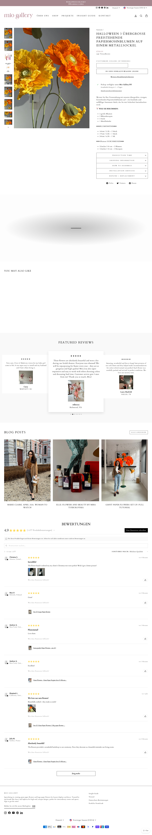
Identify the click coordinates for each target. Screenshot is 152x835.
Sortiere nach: (120, 552)
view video (77, 237)
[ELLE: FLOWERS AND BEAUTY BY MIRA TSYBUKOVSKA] (76, 470)
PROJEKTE (68, 16)
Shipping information (122, 160)
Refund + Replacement (122, 176)
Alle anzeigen (138, 432)
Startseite (99, 30)
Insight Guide (86, 16)
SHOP (55, 16)
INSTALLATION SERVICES (122, 171)
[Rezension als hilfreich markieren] (145, 580)
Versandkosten (105, 54)
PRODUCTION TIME (122, 155)
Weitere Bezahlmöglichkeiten (122, 77)
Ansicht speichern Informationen (111, 91)
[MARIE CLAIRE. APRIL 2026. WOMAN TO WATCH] (27, 470)
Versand (91, 797)
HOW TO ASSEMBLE (122, 166)
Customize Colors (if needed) (113, 61)
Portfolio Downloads (96, 803)
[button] (54, 530)
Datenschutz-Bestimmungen (98, 800)
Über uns (43, 16)
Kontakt (105, 16)
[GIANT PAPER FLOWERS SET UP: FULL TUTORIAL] (124, 470)
